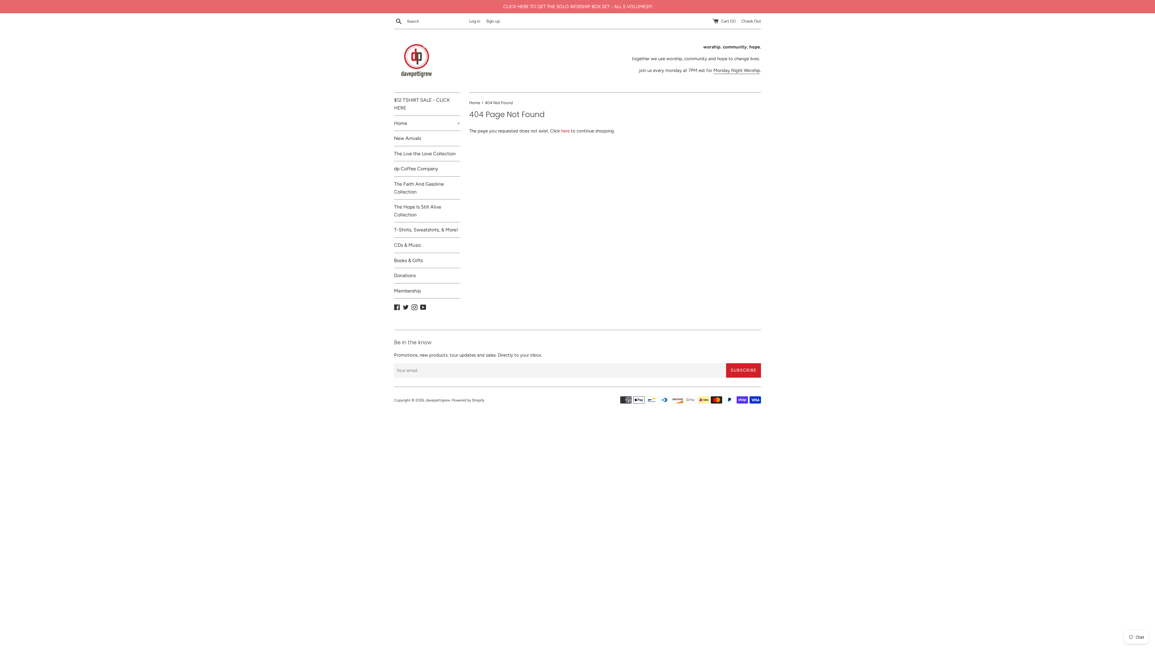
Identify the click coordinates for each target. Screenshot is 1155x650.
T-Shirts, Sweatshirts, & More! (426, 230)
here (565, 131)
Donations (405, 275)
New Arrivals (407, 138)
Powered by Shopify (468, 400)
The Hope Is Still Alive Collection (417, 211)
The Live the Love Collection (425, 153)
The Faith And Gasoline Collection (419, 188)
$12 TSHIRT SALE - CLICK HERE (422, 104)
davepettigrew (438, 400)
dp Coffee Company (416, 169)
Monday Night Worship (736, 70)
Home (427, 123)
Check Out (751, 21)
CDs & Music (407, 245)
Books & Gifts (408, 260)
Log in (474, 21)
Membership (407, 291)
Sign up (493, 21)
